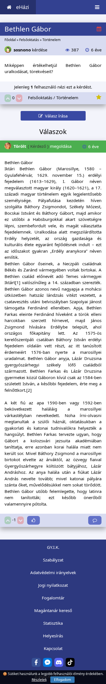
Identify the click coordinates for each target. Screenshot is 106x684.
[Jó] (8, 98)
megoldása (43, 146)
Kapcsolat (53, 648)
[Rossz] (19, 98)
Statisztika (53, 623)
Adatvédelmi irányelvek (53, 572)
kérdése (30, 50)
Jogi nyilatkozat (53, 585)
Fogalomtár (53, 598)
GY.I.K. (53, 547)
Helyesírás (53, 635)
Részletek (39, 679)
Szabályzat (53, 560)
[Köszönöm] (33, 520)
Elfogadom (62, 679)
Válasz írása (55, 116)
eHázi (22, 7)
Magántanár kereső (53, 610)
